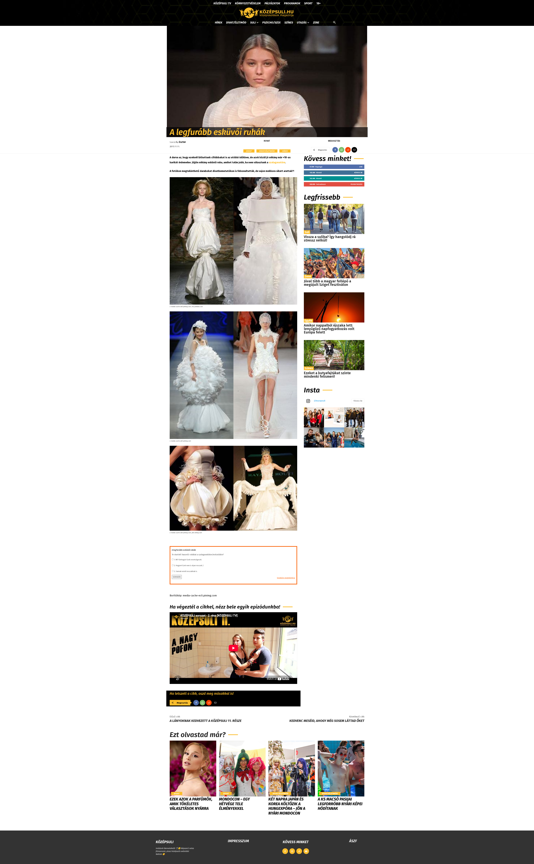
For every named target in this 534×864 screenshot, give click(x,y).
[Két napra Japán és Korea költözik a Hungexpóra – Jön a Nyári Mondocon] (291, 768)
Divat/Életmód (267, 151)
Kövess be (358, 172)
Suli (307, 232)
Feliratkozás (356, 184)
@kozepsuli (319, 400)
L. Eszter (181, 142)
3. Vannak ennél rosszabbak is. (185, 571)
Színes (309, 368)
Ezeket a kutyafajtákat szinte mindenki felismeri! (327, 375)
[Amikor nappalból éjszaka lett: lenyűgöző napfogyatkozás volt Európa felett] (334, 307)
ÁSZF (353, 841)
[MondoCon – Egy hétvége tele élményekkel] (242, 768)
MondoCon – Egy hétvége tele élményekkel (234, 804)
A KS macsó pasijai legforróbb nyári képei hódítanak (340, 804)
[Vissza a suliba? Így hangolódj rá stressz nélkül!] (334, 219)
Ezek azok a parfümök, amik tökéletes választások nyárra (191, 804)
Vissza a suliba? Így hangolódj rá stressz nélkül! (330, 238)
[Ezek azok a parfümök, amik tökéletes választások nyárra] (193, 768)
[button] (334, 22)
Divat (249, 151)
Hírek (285, 151)
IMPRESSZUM (238, 841)
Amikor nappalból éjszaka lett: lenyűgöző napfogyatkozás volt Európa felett (329, 328)
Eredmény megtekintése (286, 578)
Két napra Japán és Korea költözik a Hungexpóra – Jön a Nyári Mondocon (286, 806)
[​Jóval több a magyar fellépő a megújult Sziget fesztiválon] (334, 263)
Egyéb (308, 320)
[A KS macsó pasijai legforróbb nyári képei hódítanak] (341, 768)
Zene (308, 276)
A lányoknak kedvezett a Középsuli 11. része (205, 721)
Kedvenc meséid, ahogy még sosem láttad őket (326, 721)
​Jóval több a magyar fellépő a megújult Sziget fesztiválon (327, 283)
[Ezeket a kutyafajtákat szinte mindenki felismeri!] (334, 355)
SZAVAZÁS (177, 577)
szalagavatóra (277, 162)
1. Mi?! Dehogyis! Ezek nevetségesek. (188, 560)
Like (360, 167)
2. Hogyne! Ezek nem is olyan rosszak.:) (188, 566)
